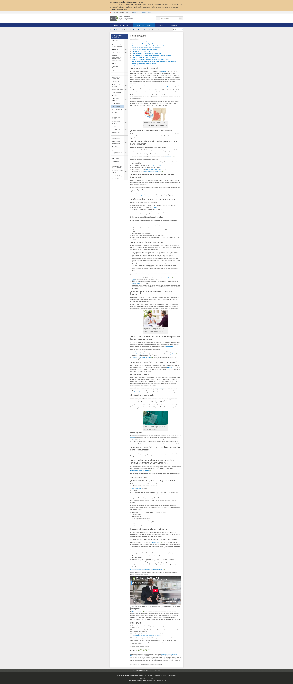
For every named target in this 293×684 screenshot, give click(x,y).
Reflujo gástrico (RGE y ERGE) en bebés (117, 137)
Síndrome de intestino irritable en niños (117, 166)
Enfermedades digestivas (117, 36)
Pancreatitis (115, 126)
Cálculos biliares (116, 52)
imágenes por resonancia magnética (141, 357)
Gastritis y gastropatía (117, 89)
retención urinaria (136, 488)
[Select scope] (158, 18)
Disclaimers (151, 675)
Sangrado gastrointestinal (116, 147)
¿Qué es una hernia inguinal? (139, 42)
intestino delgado (165, 86)
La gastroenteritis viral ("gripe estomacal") (116, 94)
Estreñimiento (115, 81)
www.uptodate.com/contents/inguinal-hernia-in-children (146, 635)
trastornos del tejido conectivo (152, 171)
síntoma (132, 437)
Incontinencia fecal (117, 109)
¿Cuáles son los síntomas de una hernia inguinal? (145, 49)
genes (133, 279)
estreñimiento (140, 283)
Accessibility (143, 675)
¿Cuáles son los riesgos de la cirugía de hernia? (144, 63)
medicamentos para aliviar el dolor (139, 470)
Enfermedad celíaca (117, 71)
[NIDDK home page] (121, 18)
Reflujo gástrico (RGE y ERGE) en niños (117, 142)
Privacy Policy (120, 675)
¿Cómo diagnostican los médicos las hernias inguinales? (146, 53)
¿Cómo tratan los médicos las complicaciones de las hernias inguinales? (151, 59)
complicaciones (168, 346)
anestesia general (135, 392)
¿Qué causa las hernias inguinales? (141, 51)
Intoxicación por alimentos (116, 122)
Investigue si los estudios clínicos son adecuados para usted (146, 569)
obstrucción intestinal (142, 196)
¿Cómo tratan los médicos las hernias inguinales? (145, 57)
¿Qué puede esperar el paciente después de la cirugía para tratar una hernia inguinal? (154, 61)
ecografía (134, 352)
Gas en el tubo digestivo (115, 99)
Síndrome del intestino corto (115, 157)
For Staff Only (149, 678)
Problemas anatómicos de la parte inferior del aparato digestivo (116, 58)
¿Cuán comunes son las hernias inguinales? (143, 44)
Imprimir (139, 650)
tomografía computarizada (139, 354)
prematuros (168, 156)
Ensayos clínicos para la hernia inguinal (142, 65)
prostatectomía (157, 165)
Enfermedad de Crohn (117, 74)
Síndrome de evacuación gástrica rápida (117, 152)
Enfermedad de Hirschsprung (116, 77)
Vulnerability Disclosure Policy (168, 675)
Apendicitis (115, 49)
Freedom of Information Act (132, 675)
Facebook (141, 650)
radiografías (170, 354)
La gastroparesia (116, 103)
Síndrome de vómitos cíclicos (117, 171)
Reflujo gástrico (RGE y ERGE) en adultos (117, 133)
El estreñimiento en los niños (117, 85)
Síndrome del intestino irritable (116, 162)
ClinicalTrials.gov (136, 611)
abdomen (163, 71)
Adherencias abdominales (115, 40)
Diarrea (114, 63)
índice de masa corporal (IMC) (154, 169)
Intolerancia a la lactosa (116, 117)
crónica (134, 283)
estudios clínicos (154, 542)
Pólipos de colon (116, 129)
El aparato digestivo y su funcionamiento (117, 45)
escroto (155, 207)
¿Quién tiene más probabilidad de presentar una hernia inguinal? (149, 46)
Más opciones (149, 650)
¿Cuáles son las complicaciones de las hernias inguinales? (147, 47)
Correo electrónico (146, 650)
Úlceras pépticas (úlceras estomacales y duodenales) (117, 177)
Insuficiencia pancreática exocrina (117, 113)
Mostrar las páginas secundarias (126, 49)
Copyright (157, 675)
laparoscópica (170, 367)
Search (181, 18)
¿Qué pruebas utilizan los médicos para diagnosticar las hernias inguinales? (152, 55)
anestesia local (160, 388)
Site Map (142, 678)
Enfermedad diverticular (115, 67)
